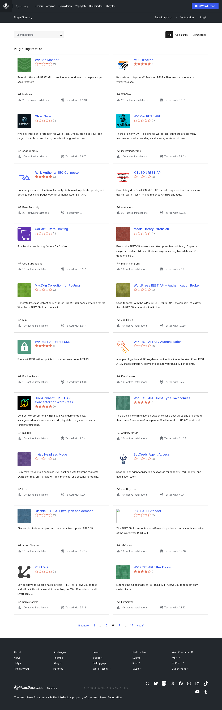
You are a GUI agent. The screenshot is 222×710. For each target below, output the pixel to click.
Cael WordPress (205, 6)
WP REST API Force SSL (52, 342)
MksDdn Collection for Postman (58, 285)
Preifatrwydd (21, 668)
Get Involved (140, 652)
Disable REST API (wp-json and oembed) (65, 511)
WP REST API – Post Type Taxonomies (162, 398)
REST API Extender (147, 511)
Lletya (17, 663)
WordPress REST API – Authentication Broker (167, 285)
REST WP (41, 567)
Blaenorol (83, 625)
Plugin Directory (23, 17)
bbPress (178, 663)
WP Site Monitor (47, 60)
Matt (176, 657)
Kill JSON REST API (147, 172)
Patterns (58, 668)
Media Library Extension (151, 229)
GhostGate (43, 116)
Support (97, 657)
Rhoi (136, 663)
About (17, 652)
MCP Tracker (143, 60)
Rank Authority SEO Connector (57, 172)
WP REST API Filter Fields (152, 567)
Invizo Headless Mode (51, 454)
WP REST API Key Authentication (158, 342)
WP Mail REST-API (147, 116)
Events (136, 657)
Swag (137, 668)
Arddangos (59, 652)
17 (131, 625)
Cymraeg (52, 688)
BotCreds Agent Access (152, 454)
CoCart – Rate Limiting (51, 229)
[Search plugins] (60, 34)
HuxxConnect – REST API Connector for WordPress (54, 400)
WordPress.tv (102, 668)
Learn (96, 652)
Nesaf (140, 625)
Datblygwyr (99, 663)
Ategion (57, 663)
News (17, 657)
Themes (58, 657)
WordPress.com (182, 652)
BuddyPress (180, 668)
